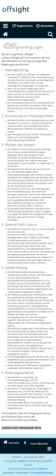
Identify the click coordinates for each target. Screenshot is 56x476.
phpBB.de (43, 468)
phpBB (20, 460)
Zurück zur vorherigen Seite (21, 427)
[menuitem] (5, 26)
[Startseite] (28, 9)
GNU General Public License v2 (22, 234)
